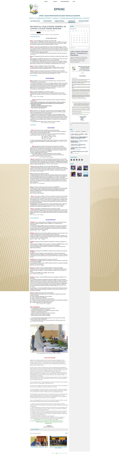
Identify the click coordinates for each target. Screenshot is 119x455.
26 (76, 42)
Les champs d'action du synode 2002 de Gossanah (29, 18)
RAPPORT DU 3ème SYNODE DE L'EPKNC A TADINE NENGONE (58, 447)
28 (82, 42)
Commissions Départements (71, 21)
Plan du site (54, 453)
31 (71, 44)
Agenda (72, 26)
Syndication (59, 453)
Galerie (55, 1)
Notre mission (74, 18)
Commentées (83, 131)
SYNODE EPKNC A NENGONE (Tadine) (78, 144)
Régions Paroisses (59, 21)
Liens (74, 1)
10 (71, 37)
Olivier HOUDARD (35, 429)
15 (84, 37)
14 (82, 37)
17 (71, 40)
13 (79, 37)
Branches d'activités (84, 21)
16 (87, 37)
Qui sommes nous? (35, 21)
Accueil (46, 1)
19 (76, 40)
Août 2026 (73, 28)
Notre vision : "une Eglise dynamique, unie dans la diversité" (55, 18)
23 (87, 40)
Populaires (77, 131)
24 (71, 42)
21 (82, 40)
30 (87, 42)
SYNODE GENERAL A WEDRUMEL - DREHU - (39, 447)
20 (79, 40)
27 (79, 42)
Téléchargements (65, 1)
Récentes (72, 131)
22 (84, 40)
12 (76, 37)
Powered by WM (64, 453)
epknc (59, 9)
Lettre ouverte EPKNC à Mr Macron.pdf (79, 123)
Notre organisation (83, 18)
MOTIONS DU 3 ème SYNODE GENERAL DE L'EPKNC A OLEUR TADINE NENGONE (79, 138)
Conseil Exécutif (47, 21)
